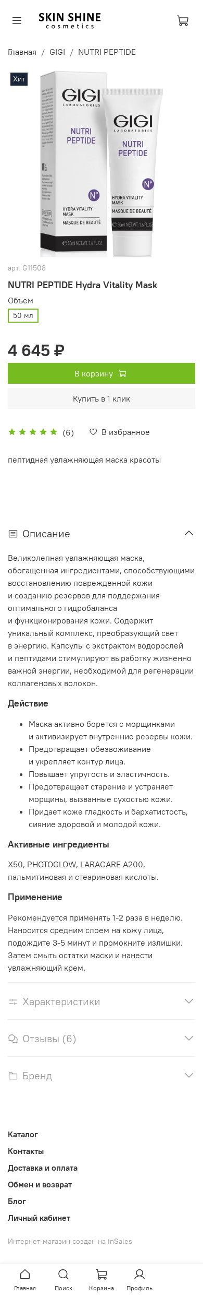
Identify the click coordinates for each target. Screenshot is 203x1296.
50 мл (23, 315)
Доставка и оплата (43, 1167)
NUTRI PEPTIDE (107, 51)
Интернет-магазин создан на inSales (70, 1241)
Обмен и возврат (40, 1184)
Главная (22, 51)
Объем (20, 300)
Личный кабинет (39, 1217)
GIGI (57, 51)
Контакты (26, 1151)
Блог (17, 1201)
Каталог (23, 1134)
